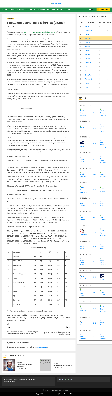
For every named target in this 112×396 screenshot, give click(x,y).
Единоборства (22, 9)
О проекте (46, 390)
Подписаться (104, 9)
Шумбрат (88, 42)
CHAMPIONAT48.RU (18, 379)
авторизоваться (42, 347)
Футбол (4, 9)
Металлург (88, 38)
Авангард (88, 55)
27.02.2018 (11, 26)
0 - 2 (94, 323)
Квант (87, 87)
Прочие (59, 9)
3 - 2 (94, 144)
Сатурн (87, 50)
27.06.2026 (21, 368)
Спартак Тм (88, 30)
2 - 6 (94, 247)
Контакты (65, 390)
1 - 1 (94, 174)
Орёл (86, 67)
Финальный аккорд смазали (62, 365)
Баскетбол (51, 9)
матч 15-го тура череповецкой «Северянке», (40, 32)
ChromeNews (63, 394)
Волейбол (41, 9)
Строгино (88, 71)
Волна (87, 26)
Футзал (32, 9)
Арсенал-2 (88, 79)
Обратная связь (56, 390)
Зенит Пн (88, 75)
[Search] (94, 9)
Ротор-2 (87, 83)
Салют (87, 34)
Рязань (87, 46)
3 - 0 (94, 217)
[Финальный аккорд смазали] (45, 365)
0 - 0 (94, 204)
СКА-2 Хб (88, 63)
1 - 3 (94, 128)
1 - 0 (94, 112)
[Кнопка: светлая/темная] (91, 9)
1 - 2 (94, 308)
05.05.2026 (57, 367)
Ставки (67, 9)
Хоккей (12, 9)
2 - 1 (94, 232)
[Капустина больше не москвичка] (9, 365)
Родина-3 (88, 59)
